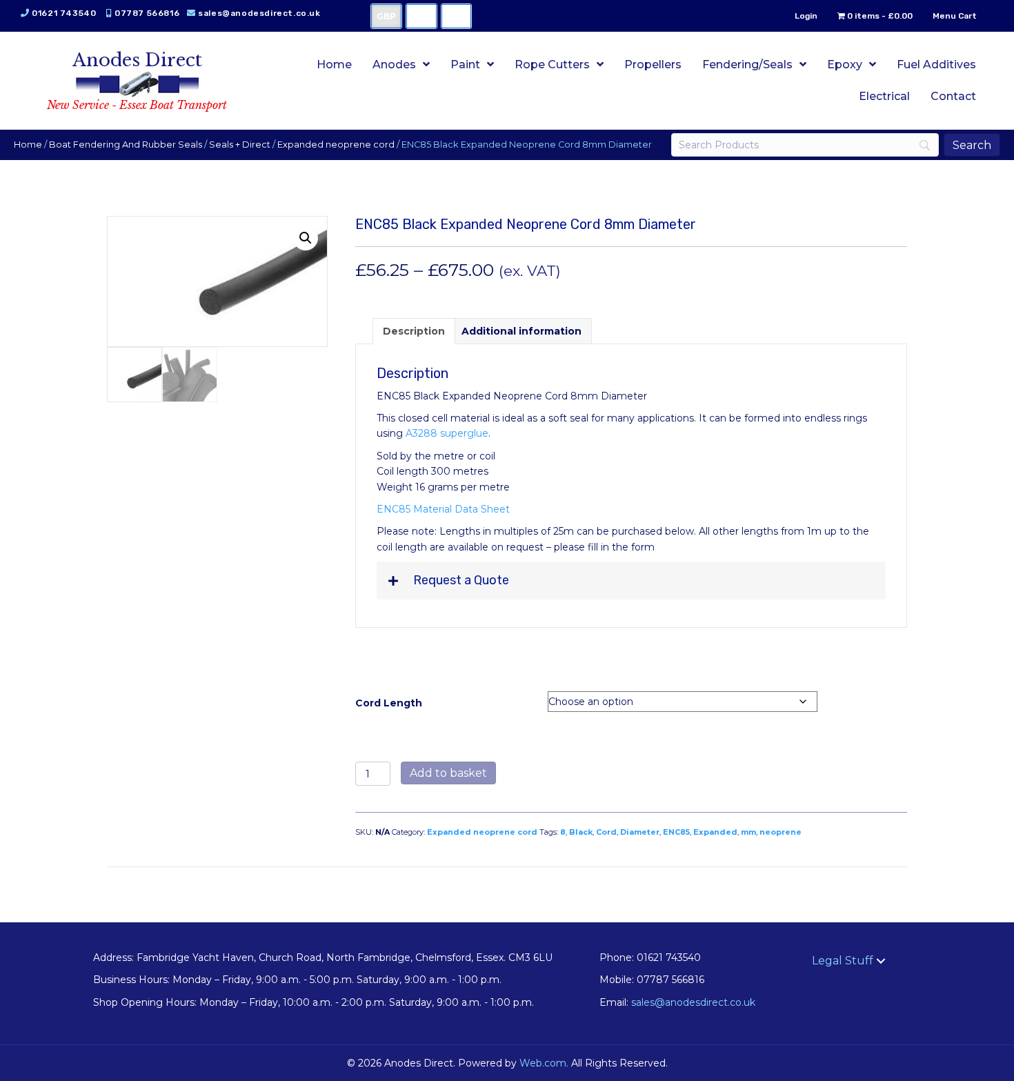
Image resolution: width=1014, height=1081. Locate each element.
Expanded (715, 832)
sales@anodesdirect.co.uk (259, 13)
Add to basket (448, 773)
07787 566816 (147, 13)
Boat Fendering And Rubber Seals (125, 144)
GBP (386, 16)
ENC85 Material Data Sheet (443, 509)
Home (28, 144)
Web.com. (543, 1063)
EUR (456, 16)
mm (748, 832)
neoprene (780, 832)
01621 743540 (64, 13)
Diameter (639, 832)
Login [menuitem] (806, 16)
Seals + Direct (239, 144)
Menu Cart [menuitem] (955, 16)
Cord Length (388, 703)
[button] (305, 238)
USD (421, 16)
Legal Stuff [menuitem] (842, 960)
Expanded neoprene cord (336, 144)
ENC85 (676, 832)
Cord (606, 832)
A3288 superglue (447, 433)
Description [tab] (414, 331)
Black (581, 832)
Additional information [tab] (521, 331)
